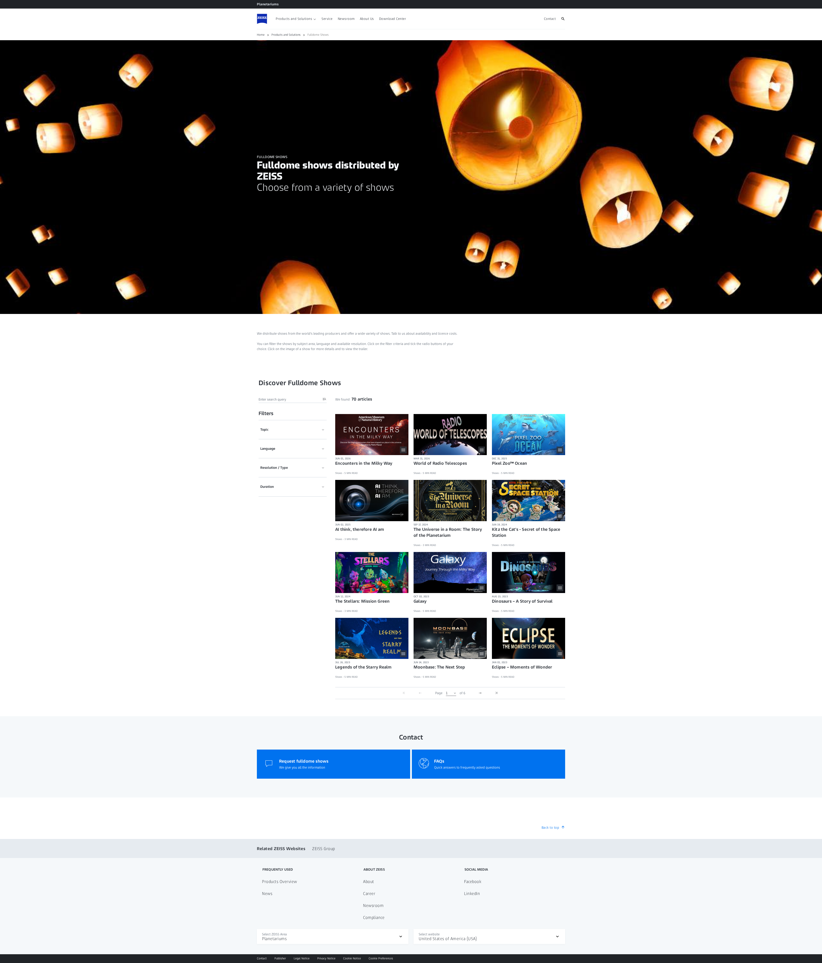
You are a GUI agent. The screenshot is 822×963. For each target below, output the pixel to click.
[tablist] (293, 458)
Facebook (472, 881)
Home (261, 35)
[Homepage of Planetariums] (262, 19)
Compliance (373, 917)
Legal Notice (302, 958)
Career (369, 893)
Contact (262, 958)
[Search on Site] (563, 19)
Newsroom (373, 905)
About (368, 881)
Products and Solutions (286, 35)
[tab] (293, 429)
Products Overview (279, 881)
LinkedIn (472, 893)
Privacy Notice (326, 958)
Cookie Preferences (381, 958)
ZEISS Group (323, 848)
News (267, 893)
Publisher (280, 958)
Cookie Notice (352, 958)
